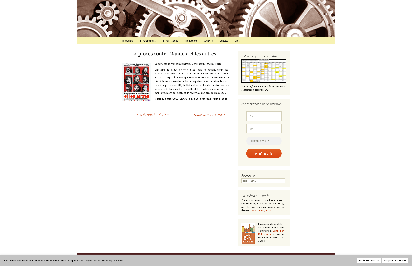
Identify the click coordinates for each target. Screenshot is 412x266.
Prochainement (148, 40)
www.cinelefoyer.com (261, 210)
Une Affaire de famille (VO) (150, 114)
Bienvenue (127, 40)
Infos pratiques (170, 40)
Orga (237, 40)
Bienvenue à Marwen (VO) (211, 114)
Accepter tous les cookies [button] (395, 260)
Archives (208, 40)
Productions (191, 40)
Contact (224, 40)
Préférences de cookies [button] (369, 260)
